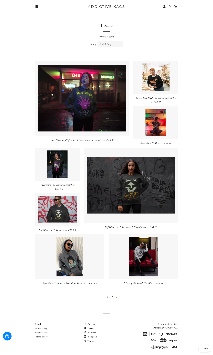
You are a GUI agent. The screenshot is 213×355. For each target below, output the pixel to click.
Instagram (92, 336)
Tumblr (90, 341)
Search (38, 324)
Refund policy (41, 336)
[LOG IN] (164, 7)
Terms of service (43, 332)
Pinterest (91, 332)
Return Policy (41, 328)
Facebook (92, 324)
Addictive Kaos (106, 6)
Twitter (90, 328)
